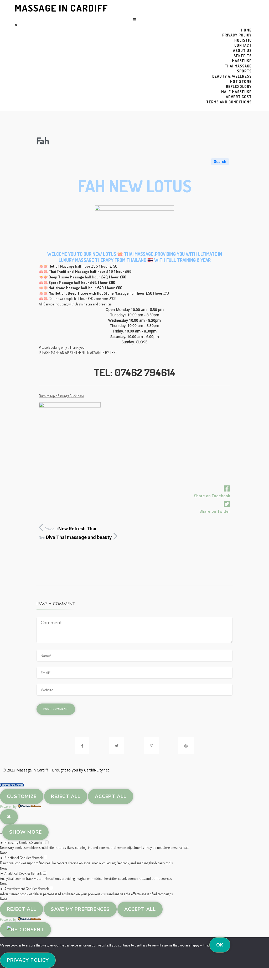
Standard (37, 842)
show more (25, 832)
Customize (22, 796)
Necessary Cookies (17, 842)
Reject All (65, 796)
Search (220, 162)
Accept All (110, 796)
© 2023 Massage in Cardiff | (27, 770)
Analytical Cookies (17, 873)
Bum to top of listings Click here (61, 396)
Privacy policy (28, 960)
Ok (220, 945)
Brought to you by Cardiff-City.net (80, 770)
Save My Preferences (80, 909)
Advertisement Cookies (20, 888)
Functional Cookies (17, 857)
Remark (37, 857)
